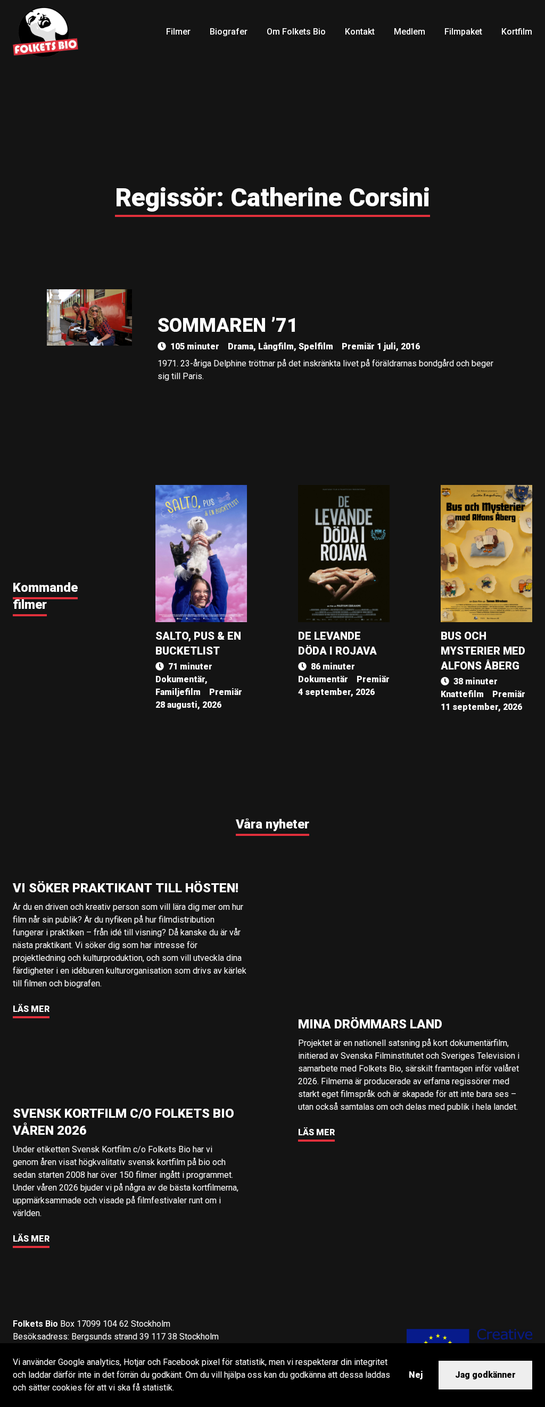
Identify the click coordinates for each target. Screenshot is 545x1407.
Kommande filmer (45, 596)
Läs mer (31, 1009)
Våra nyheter (272, 824)
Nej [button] (416, 1375)
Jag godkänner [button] (485, 1375)
